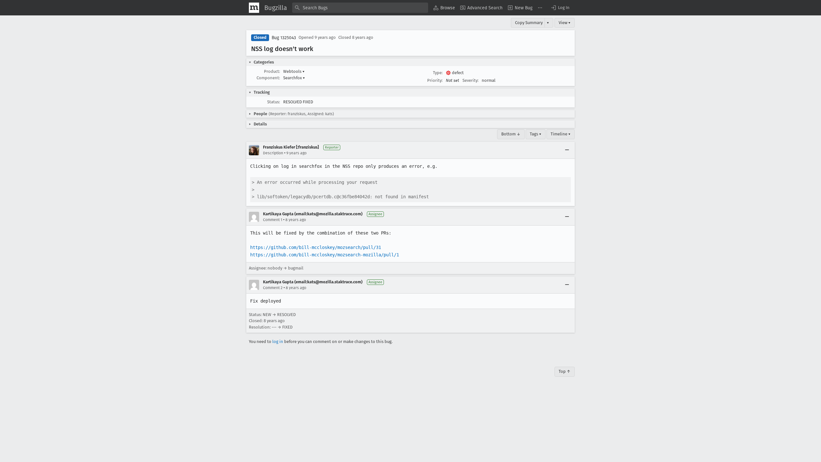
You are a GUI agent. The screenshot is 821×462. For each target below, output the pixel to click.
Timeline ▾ (561, 134)
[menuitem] (444, 8)
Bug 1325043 (284, 37)
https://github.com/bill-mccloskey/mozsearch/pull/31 (315, 247)
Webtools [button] (294, 71)
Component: (268, 77)
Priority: (435, 80)
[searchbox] (360, 8)
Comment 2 (273, 288)
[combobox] (360, 8)
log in (277, 341)
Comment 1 (272, 220)
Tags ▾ (535, 134)
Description (273, 153)
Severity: (470, 80)
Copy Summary (529, 22)
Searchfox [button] (294, 77)
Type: (438, 72)
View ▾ (565, 22)
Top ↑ (565, 371)
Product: (272, 71)
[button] (560, 8)
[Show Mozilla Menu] (254, 8)
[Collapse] (567, 150)
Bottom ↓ (511, 134)
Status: (273, 101)
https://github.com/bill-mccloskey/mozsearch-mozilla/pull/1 (324, 254)
